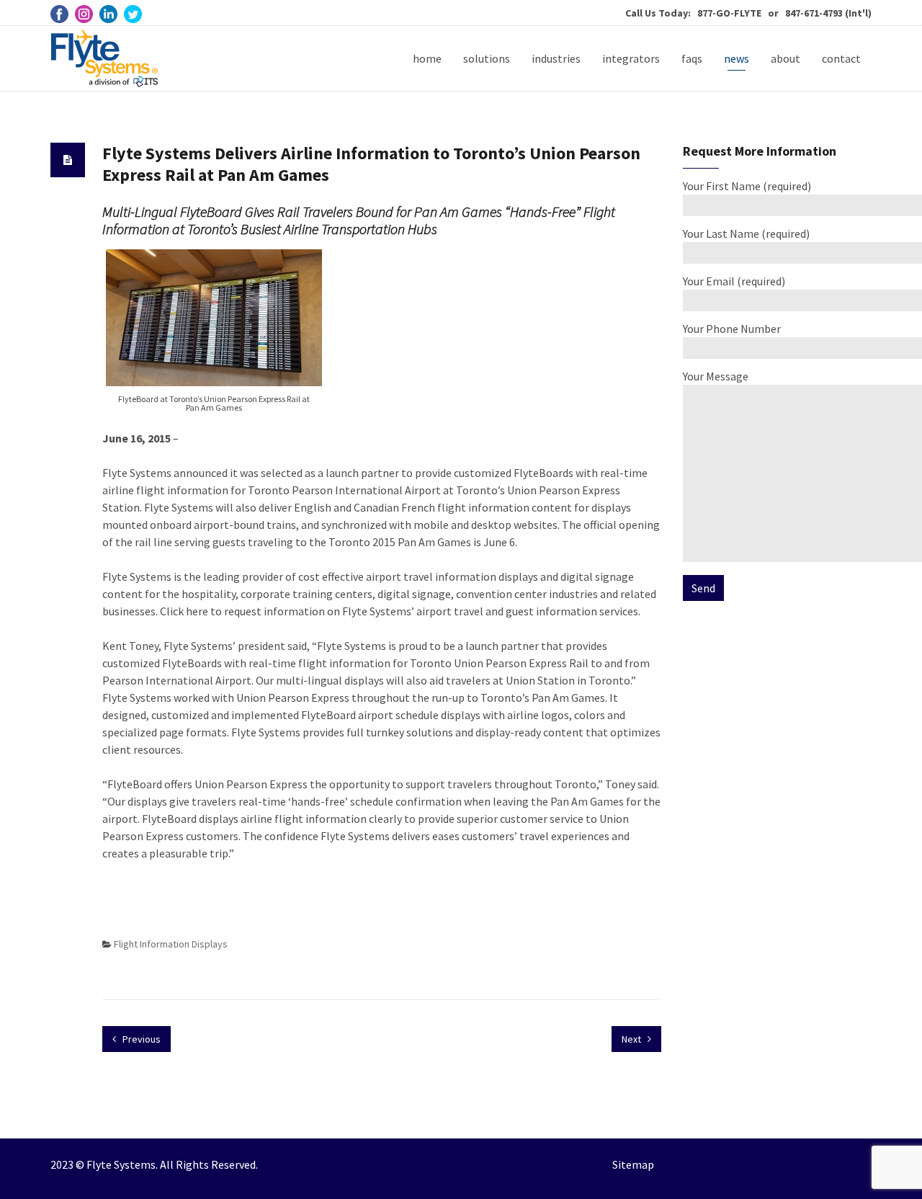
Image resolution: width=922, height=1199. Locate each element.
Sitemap (633, 1164)
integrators (631, 58)
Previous (140, 1039)
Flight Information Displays (171, 943)
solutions (486, 58)
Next (632, 1039)
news (736, 58)
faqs (691, 58)
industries (556, 58)
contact (841, 58)
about (785, 58)
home (427, 58)
